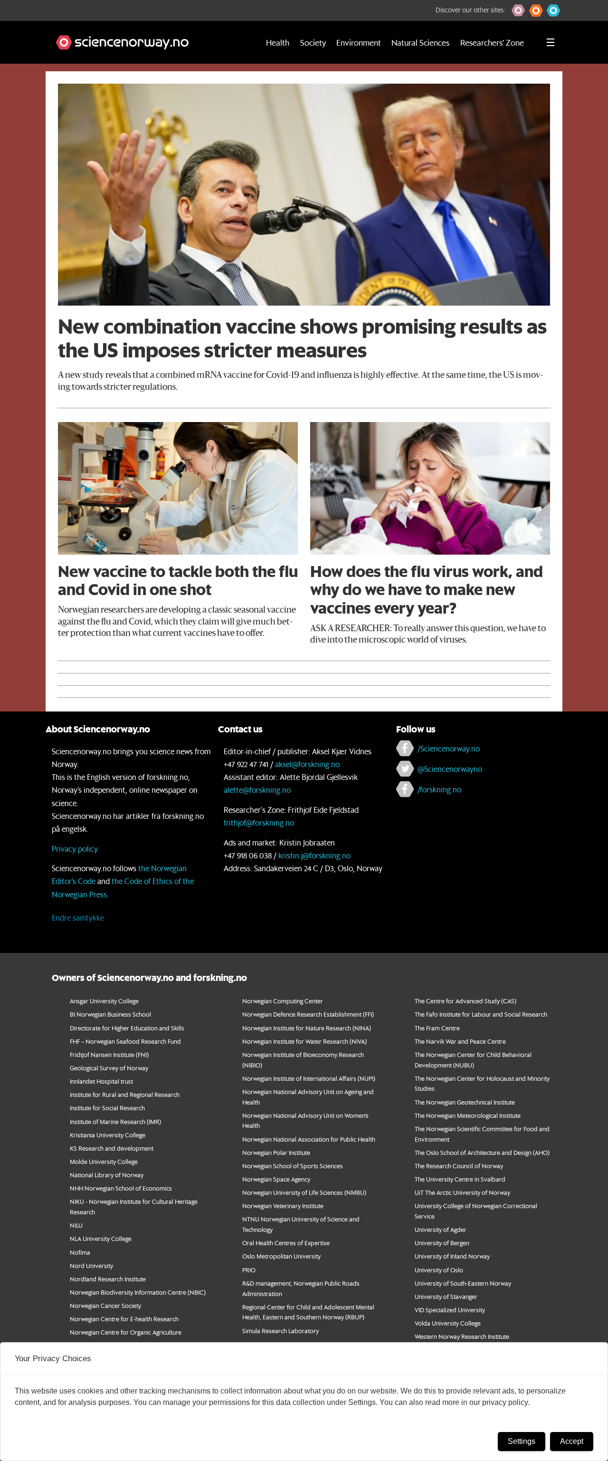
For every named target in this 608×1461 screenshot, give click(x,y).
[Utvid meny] (550, 42)
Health (277, 42)
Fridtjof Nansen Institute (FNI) (109, 1054)
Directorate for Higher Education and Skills (127, 1028)
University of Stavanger (446, 1296)
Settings (521, 1441)
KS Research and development (111, 1148)
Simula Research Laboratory (280, 1330)
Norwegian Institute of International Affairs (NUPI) (308, 1078)
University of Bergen (442, 1243)
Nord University (91, 1265)
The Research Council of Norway (459, 1166)
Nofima (80, 1252)
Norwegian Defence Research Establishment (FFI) (308, 1014)
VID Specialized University (450, 1310)
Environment (358, 42)
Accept (571, 1441)
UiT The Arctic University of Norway (462, 1192)
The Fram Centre (437, 1028)
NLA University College (101, 1238)
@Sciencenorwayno (450, 769)
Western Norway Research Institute (462, 1336)
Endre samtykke (78, 918)
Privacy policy (75, 849)
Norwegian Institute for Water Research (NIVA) (304, 1041)
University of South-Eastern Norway (463, 1283)
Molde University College (104, 1161)
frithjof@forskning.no (259, 822)
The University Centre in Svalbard (460, 1179)
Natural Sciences (420, 42)
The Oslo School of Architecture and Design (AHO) (482, 1152)
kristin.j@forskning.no (314, 855)
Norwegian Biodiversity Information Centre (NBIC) (138, 1292)
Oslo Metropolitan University (281, 1256)
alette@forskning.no (257, 790)
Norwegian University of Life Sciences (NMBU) (304, 1192)
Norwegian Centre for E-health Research (124, 1319)
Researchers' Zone (492, 42)
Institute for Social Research (107, 1108)
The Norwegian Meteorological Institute (468, 1115)
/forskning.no (439, 789)
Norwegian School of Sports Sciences (292, 1166)
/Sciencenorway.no (449, 748)
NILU (76, 1225)
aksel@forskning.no (307, 764)
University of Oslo (439, 1270)
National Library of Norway (106, 1175)
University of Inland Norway (452, 1256)
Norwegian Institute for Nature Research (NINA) (306, 1028)
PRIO (249, 1270)
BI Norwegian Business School (110, 1014)
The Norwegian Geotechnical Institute (465, 1102)
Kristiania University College (107, 1135)
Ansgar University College (104, 1001)
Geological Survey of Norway (109, 1068)
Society (313, 42)
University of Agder (440, 1229)
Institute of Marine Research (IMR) (115, 1121)
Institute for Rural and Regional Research (125, 1094)
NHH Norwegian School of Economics (121, 1188)
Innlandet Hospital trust (101, 1081)
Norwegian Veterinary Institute (282, 1205)
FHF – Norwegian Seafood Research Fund (125, 1041)
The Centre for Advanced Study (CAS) (465, 1001)
